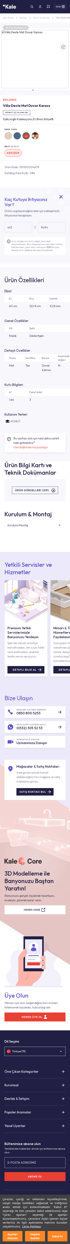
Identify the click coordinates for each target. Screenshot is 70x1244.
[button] (33, 90)
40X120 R (13, 153)
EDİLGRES (10, 99)
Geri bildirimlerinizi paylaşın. (31, 447)
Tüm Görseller (18, 27)
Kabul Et (57, 1236)
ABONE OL (35, 1176)
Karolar (23, 17)
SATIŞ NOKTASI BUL (32, 791)
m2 (9, 227)
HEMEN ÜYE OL (32, 1016)
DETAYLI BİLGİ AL (25, 669)
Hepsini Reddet (35, 1236)
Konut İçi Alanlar (41, 17)
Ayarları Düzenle (12, 1236)
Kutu (44, 227)
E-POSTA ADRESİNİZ (21, 1162)
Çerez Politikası (31, 1226)
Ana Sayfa (8, 17)
